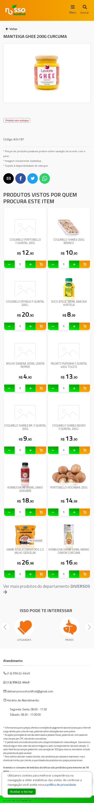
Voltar (12, 29)
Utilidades (24, 640)
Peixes (69, 640)
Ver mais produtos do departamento (46, 586)
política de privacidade (61, 784)
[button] (8, 178)
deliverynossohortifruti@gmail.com (30, 691)
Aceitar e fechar (21, 791)
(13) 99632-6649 (18, 682)
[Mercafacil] (84, 798)
